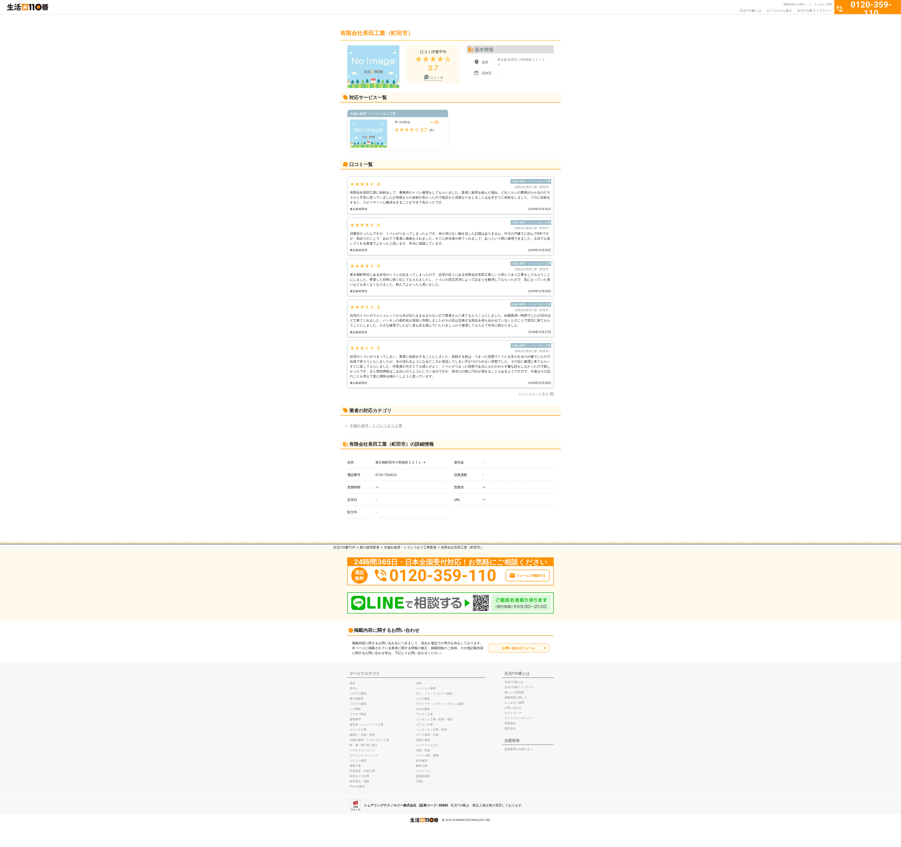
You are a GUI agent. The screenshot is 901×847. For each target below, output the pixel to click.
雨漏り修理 (423, 740)
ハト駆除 (355, 709)
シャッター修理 (426, 688)
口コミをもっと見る (533, 394)
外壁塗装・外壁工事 (362, 771)
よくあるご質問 (823, 4)
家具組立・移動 (359, 781)
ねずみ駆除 (423, 709)
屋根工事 (355, 765)
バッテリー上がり (427, 745)
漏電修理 (355, 719)
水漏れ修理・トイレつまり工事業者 (410, 547)
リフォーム (423, 771)
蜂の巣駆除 (357, 698)
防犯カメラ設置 (359, 776)
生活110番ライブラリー (814, 10)
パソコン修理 (358, 760)
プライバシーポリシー (518, 718)
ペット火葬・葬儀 (427, 755)
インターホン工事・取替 (431, 729)
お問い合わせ (512, 707)
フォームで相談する (531, 575)
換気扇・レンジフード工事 (366, 724)
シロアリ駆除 (358, 693)
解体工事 (421, 765)
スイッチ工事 (358, 729)
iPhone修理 (357, 786)
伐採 (419, 683)
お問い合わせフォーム (518, 648)
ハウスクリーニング (362, 750)
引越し (420, 781)
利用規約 (510, 723)
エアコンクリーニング (364, 755)
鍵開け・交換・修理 (362, 734)
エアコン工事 (424, 724)
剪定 (352, 683)
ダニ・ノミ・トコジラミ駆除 (434, 693)
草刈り (354, 688)
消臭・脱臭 (423, 750)
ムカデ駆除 (423, 698)
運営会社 (510, 728)
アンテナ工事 (424, 714)
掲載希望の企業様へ (795, 4)
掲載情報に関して (515, 697)
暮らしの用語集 (514, 692)
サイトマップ (512, 713)
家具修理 (421, 760)
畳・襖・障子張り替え (364, 745)
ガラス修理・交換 (427, 734)
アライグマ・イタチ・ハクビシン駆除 (440, 703)
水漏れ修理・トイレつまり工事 (376, 425)
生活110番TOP (344, 547)
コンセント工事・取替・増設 (434, 719)
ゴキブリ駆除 (358, 703)
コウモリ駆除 (358, 714)
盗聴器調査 (423, 776)
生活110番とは (750, 10)
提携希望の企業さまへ (518, 749)
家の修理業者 (369, 547)
